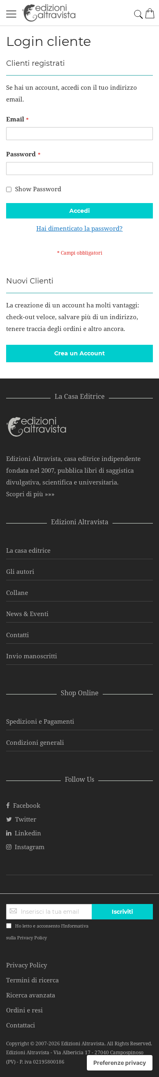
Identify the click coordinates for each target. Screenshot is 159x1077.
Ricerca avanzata (30, 995)
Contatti (17, 635)
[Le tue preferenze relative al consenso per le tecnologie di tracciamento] (119, 1063)
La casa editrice (28, 550)
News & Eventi (27, 614)
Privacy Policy (32, 937)
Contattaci (20, 1025)
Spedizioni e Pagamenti (40, 721)
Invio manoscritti (31, 656)
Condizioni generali (35, 742)
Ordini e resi (24, 1010)
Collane (17, 592)
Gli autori (20, 571)
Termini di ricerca (32, 980)
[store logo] (48, 13)
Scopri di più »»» (30, 494)
